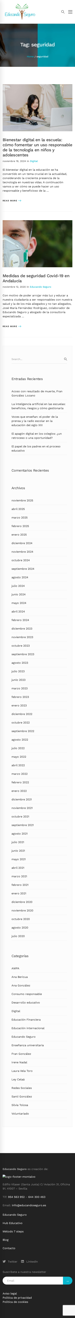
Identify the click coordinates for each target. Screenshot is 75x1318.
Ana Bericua (20, 977)
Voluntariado (20, 1113)
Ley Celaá (18, 1079)
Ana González (21, 985)
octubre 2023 (21, 645)
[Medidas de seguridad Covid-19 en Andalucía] (37, 222)
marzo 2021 (19, 876)
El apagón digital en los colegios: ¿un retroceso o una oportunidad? (37, 436)
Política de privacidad (17, 1297)
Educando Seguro (40, 286)
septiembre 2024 (23, 568)
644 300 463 (36, 1197)
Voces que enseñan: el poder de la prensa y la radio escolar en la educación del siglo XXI (35, 421)
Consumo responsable (27, 994)
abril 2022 (18, 765)
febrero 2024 (20, 620)
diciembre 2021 (22, 799)
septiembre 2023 (23, 654)
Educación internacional (28, 1028)
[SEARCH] (65, 359)
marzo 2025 (20, 517)
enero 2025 (19, 534)
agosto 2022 (20, 739)
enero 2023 (19, 705)
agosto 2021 (20, 833)
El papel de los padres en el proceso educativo (36, 448)
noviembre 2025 (22, 500)
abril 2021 (18, 867)
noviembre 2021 (22, 808)
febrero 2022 (20, 782)
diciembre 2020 (22, 902)
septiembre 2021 (23, 825)
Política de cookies (15, 1302)
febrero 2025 (20, 526)
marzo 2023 (20, 688)
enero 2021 (19, 893)
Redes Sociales (22, 1088)
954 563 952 (16, 1197)
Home (30, 56)
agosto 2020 (20, 927)
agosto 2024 (20, 577)
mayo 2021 (19, 859)
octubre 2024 (21, 560)
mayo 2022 (19, 756)
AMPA (15, 968)
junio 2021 (18, 850)
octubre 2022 (21, 722)
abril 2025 (18, 509)
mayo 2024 (19, 603)
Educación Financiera (26, 1019)
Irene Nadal (19, 1062)
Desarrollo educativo (26, 1002)
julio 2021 (18, 842)
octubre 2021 (20, 816)
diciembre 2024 (22, 543)
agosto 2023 (20, 662)
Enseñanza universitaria (28, 1045)
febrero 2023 (20, 697)
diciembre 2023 (22, 628)
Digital (34, 161)
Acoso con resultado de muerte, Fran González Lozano (37, 393)
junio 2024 (19, 594)
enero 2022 (19, 791)
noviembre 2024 (22, 551)
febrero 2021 (20, 885)
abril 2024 (18, 611)
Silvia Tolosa (20, 1105)
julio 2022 (18, 748)
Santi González (22, 1096)
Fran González (21, 1053)
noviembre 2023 (22, 637)
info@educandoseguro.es (29, 1205)
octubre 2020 (21, 919)
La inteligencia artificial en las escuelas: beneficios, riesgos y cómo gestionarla (39, 406)
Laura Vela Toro (22, 1071)
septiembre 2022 (23, 731)
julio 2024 (18, 586)
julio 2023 (18, 671)
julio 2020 (18, 936)
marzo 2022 (20, 773)
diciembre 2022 (22, 714)
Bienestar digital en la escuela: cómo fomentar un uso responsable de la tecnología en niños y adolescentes (37, 147)
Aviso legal (10, 1293)
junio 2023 (18, 679)
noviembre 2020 (22, 910)
